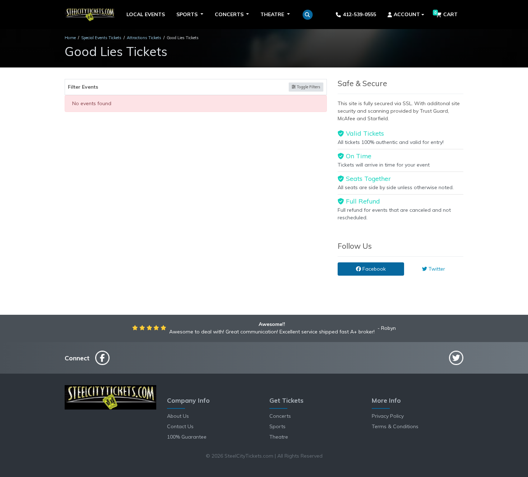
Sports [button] (187, 14)
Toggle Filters (308, 86)
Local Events (145, 14)
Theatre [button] (273, 14)
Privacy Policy (388, 416)
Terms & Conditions (395, 426)
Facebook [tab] (373, 269)
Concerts (280, 416)
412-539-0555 (359, 14)
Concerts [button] (230, 14)
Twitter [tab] (436, 269)
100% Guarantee (187, 437)
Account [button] (407, 14)
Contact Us (180, 426)
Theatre (278, 437)
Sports (277, 426)
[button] (308, 15)
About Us (178, 416)
